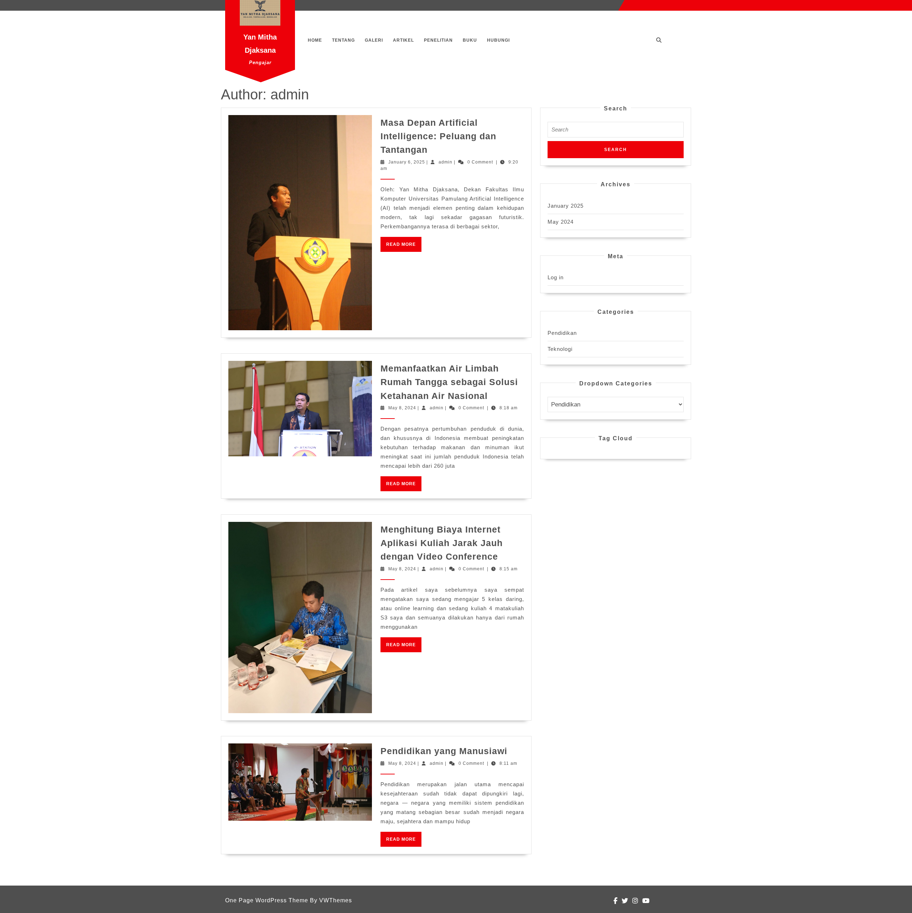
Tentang (343, 40)
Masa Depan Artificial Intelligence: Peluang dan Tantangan (438, 136)
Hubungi (498, 40)
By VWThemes (331, 900)
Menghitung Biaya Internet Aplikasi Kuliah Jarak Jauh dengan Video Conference (441, 543)
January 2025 (566, 206)
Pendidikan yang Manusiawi (443, 751)
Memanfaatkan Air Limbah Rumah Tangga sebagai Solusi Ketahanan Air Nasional (449, 382)
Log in (556, 277)
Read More (403, 247)
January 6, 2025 (406, 162)
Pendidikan (562, 333)
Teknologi (560, 349)
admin (445, 162)
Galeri (374, 40)
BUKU (470, 40)
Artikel (403, 40)
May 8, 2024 (402, 407)
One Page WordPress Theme (266, 900)
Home (315, 40)
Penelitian (438, 40)
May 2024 (561, 222)
